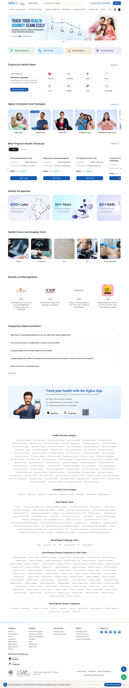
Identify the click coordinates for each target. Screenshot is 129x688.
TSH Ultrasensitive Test (21, 513)
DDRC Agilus (12, 641)
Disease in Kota (47, 576)
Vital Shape (80, 494)
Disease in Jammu (19, 573)
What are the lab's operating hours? (25, 366)
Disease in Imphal (50, 570)
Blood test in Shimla (36, 479)
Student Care (91, 494)
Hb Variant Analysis (94, 513)
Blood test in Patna (89, 472)
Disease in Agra (33, 557)
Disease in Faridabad (113, 564)
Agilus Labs (33, 646)
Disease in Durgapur (80, 564)
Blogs (103, 9)
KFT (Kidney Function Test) (71, 516)
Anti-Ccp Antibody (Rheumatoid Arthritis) (24, 523)
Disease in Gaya (17, 567)
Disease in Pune (94, 586)
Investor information (83, 639)
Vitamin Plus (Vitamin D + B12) (58, 529)
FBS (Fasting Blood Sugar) (21, 510)
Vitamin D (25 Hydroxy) (73, 519)
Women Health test (96, 608)
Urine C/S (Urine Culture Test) (105, 516)
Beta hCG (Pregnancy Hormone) (57, 507)
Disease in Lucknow (61, 576)
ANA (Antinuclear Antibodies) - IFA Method (45, 513)
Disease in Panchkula (36, 586)
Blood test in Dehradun (91, 446)
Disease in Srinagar (35, 593)
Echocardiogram (69, 545)
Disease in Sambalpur (77, 589)
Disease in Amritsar (93, 557)
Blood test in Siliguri (51, 479)
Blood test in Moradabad (71, 466)
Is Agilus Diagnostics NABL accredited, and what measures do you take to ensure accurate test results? (52, 358)
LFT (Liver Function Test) (79, 507)
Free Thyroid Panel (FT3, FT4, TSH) (74, 513)
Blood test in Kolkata (112, 459)
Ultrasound (46, 545)
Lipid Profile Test (95, 523)
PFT (78, 545)
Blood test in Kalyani (49, 459)
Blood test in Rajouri (47, 475)
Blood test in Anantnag (19, 443)
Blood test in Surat (83, 479)
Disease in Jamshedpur (35, 573)
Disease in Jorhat (67, 573)
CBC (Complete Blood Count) (53, 519)
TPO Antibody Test (109, 513)
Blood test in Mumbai (89, 466)
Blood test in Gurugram (22, 453)
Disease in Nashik (64, 583)
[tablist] (18, 149)
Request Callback (80, 9)
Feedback (32, 639)
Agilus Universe (13, 646)
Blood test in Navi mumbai (90, 469)
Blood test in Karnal (80, 459)
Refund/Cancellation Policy (94, 675)
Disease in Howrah (19, 570)
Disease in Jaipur (94, 570)
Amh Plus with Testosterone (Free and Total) (31, 529)
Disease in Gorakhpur (62, 567)
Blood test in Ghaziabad (73, 450)
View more (12, 373)
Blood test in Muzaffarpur (106, 466)
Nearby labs (33, 644)
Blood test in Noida (40, 472)
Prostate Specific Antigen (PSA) (33, 507)
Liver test (72, 608)
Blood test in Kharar (96, 459)
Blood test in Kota (20, 462)
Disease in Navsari (96, 583)
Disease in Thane (63, 593)
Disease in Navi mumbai (80, 583)
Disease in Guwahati (94, 567)
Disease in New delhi (112, 583)
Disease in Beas (21, 560)
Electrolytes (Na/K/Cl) (110, 523)
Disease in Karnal (110, 573)
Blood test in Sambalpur (111, 475)
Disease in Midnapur (48, 580)
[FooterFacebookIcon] (110, 632)
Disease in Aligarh (79, 557)
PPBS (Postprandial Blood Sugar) (44, 510)
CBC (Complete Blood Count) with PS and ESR (56, 523)
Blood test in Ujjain (114, 479)
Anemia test (76, 611)
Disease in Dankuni (48, 564)
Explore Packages (18, 89)
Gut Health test (83, 608)
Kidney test (63, 608)
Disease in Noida (20, 586)
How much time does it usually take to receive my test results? (35, 343)
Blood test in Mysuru (21, 469)
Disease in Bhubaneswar (54, 560)
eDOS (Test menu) (82, 634)
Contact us (12, 639)
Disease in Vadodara (92, 593)
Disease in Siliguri (21, 593)
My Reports (66, 9)
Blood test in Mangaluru (88, 462)
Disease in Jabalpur (79, 570)
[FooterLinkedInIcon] (115, 632)
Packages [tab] (24, 149)
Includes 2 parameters (62, 166)
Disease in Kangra (96, 573)
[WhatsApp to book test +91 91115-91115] (124, 677)
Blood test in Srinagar (68, 479)
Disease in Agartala (19, 557)
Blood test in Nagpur (37, 469)
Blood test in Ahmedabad (56, 440)
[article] (23, 168)
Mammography (88, 545)
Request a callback (35, 634)
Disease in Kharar (19, 576)
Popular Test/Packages (17, 9)
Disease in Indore (65, 570)
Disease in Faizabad (96, 564)
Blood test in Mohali (53, 466)
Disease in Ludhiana (76, 576)
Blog (30, 641)
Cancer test (66, 611)
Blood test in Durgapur (108, 446)
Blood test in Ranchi (62, 475)
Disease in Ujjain (77, 593)
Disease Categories (52, 9)
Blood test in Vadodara (38, 482)
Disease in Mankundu (17, 580)
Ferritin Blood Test (96, 507)
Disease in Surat (49, 593)
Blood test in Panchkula (57, 472)
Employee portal (81, 631)
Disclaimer (92, 671)
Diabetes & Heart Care (66, 494)
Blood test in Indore (21, 456)
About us (11, 631)
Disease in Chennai (15, 564)
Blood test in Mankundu (106, 462)
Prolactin (17, 507)
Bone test (44, 608)
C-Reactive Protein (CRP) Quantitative (94, 526)
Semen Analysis (88, 516)
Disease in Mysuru (16, 583)
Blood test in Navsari (108, 469)
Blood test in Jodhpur (17, 459)
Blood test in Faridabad (40, 450)
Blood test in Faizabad (23, 450)
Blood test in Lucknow (36, 462)
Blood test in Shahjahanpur (18, 479)
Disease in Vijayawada (56, 596)
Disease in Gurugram (78, 567)
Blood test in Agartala (24, 440)
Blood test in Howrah (73, 453)
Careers (11, 649)
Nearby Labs (93, 9)
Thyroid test (15, 608)
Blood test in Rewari (78, 475)
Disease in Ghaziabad (32, 567)
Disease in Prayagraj (80, 586)
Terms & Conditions (104, 671)
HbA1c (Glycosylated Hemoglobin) (78, 510)
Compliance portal (82, 636)
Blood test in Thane (98, 479)
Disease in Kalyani (81, 573)
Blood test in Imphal (108, 453)
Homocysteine (54, 516)
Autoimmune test (54, 611)
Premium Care (52, 494)
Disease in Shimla (111, 589)
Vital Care (22, 494)
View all (114, 65)
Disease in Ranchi (32, 589)
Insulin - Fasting (109, 507)
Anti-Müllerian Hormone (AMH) (66, 532)
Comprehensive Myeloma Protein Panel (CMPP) (94, 532)
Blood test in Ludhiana (53, 462)
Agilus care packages (36, 636)
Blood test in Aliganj (73, 440)
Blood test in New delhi (24, 472)
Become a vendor (60, 634)
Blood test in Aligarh (89, 440)
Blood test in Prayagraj (105, 472)
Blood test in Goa (89, 450)
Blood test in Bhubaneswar (71, 443)
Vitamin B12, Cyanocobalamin (31, 519)
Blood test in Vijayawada (73, 482)
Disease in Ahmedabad (49, 557)
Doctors (11, 636)
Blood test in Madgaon (70, 462)
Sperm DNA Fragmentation (79, 529)
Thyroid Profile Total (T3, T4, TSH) (95, 519)
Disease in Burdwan (89, 560)
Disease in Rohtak (61, 589)
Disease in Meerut (33, 580)
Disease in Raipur (108, 586)
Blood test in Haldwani (56, 453)
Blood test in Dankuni (74, 446)
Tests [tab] (13, 149)
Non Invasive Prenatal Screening (101, 529)
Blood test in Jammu (87, 456)
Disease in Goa (47, 567)
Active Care (31, 494)
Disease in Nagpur (31, 583)
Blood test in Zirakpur (91, 482)
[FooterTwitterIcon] (119, 632)
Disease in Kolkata (33, 576)
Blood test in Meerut (21, 466)
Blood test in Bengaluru (52, 443)
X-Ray (39, 545)
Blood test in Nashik (72, 469)
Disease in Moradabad (78, 580)
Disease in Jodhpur (52, 573)
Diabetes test (25, 608)
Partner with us (59, 631)
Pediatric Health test (112, 608)
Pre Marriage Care (104, 494)
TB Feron (112, 526)
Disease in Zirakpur (73, 596)
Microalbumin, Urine (80, 523)
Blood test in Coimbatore (56, 446)
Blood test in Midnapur (37, 466)
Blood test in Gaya (57, 450)
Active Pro (41, 494)
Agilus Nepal (12, 644)
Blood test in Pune (16, 475)
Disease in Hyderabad (35, 570)
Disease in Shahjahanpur (94, 589)
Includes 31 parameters (29, 166)
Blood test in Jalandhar (71, 456)
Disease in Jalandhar (109, 570)
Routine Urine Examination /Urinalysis (104, 510)
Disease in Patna (65, 586)
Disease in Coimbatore (32, 564)
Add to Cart (24, 178)
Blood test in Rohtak (94, 475)
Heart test (35, 608)
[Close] (124, 684)
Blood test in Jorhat (33, 459)
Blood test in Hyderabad (91, 453)
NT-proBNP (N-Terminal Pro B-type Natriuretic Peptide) (60, 526)
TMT (59, 545)
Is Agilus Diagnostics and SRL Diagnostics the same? (31, 351)
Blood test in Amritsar (105, 440)
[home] (16, 3)
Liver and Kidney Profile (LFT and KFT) (27, 526)
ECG (54, 545)
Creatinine (60, 510)
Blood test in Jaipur (54, 456)
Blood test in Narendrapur (55, 469)
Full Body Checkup (35, 9)
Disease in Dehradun (64, 564)
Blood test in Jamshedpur (105, 456)
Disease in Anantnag (109, 557)
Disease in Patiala (51, 586)
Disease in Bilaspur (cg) (72, 560)
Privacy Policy (82, 671)
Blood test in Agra (39, 440)
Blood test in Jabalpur (38, 456)
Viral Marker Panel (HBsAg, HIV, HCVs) (32, 532)
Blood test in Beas (36, 443)
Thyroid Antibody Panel (39, 516)
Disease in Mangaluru (109, 576)
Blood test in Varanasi (55, 482)
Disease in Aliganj (65, 557)
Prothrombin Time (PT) (21, 516)
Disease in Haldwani (110, 567)
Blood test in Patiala (73, 472)
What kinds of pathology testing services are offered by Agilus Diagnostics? (41, 335)
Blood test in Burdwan (109, 443)
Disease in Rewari (47, 589)
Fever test (53, 608)
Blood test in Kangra (65, 459)
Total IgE (50, 532)
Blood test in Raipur (31, 475)
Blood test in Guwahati (39, 453)
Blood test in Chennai (39, 446)
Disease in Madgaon (92, 576)
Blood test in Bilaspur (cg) (91, 443)
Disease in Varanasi (107, 593)
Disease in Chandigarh (105, 560)
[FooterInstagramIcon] (106, 632)
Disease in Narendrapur (47, 583)
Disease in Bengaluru (36, 560)
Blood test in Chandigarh (21, 446)
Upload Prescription (36, 631)
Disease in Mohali (63, 580)
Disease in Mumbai (95, 580)
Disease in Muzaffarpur (111, 580)
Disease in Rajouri (18, 589)
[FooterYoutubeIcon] (101, 632)
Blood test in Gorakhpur (105, 450)
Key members (12, 634)
